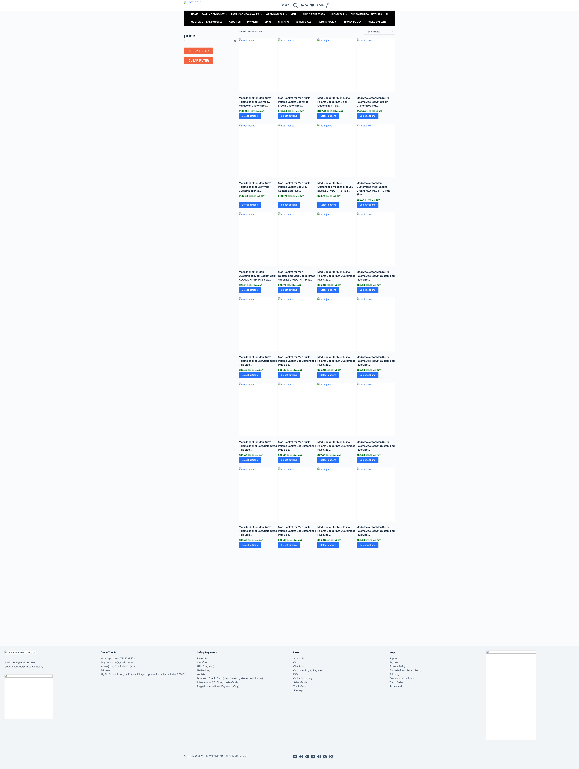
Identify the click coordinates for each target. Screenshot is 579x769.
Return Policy (327, 21)
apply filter (198, 51)
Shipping (283, 21)
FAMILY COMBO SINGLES (245, 14)
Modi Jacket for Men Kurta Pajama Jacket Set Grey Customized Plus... (294, 187)
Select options (250, 115)
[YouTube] (313, 756)
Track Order (300, 686)
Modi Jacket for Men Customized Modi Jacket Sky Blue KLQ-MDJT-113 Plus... (335, 187)
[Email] (295, 756)
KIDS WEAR (337, 14)
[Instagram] (325, 756)
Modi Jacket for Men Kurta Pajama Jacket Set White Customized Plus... (255, 187)
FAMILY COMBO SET (213, 14)
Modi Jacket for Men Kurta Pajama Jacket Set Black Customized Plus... (333, 101)
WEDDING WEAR (275, 14)
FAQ (295, 674)
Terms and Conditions (401, 678)
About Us (235, 21)
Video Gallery (377, 21)
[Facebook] (319, 756)
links (268, 21)
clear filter (198, 60)
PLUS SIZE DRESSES (313, 14)
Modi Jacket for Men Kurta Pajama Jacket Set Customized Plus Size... (336, 275)
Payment (252, 21)
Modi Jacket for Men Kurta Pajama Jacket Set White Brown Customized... (294, 101)
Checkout (298, 666)
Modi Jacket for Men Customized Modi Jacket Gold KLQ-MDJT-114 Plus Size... (257, 275)
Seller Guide (300, 682)
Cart (295, 662)
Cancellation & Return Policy (405, 670)
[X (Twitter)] (331, 756)
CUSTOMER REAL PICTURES (366, 14)
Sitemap (298, 690)
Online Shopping (302, 678)
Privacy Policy (352, 21)
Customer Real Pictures (206, 21)
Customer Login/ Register (308, 670)
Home (194, 14)
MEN (293, 14)
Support (394, 658)
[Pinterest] (301, 756)
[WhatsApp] (307, 756)
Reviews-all (303, 21)
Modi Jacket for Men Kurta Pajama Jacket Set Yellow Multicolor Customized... (255, 101)
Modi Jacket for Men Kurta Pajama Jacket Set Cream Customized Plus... (373, 101)
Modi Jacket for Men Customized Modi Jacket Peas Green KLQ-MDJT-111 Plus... (296, 275)
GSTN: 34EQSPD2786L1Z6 (20, 662)
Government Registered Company (24, 666)
